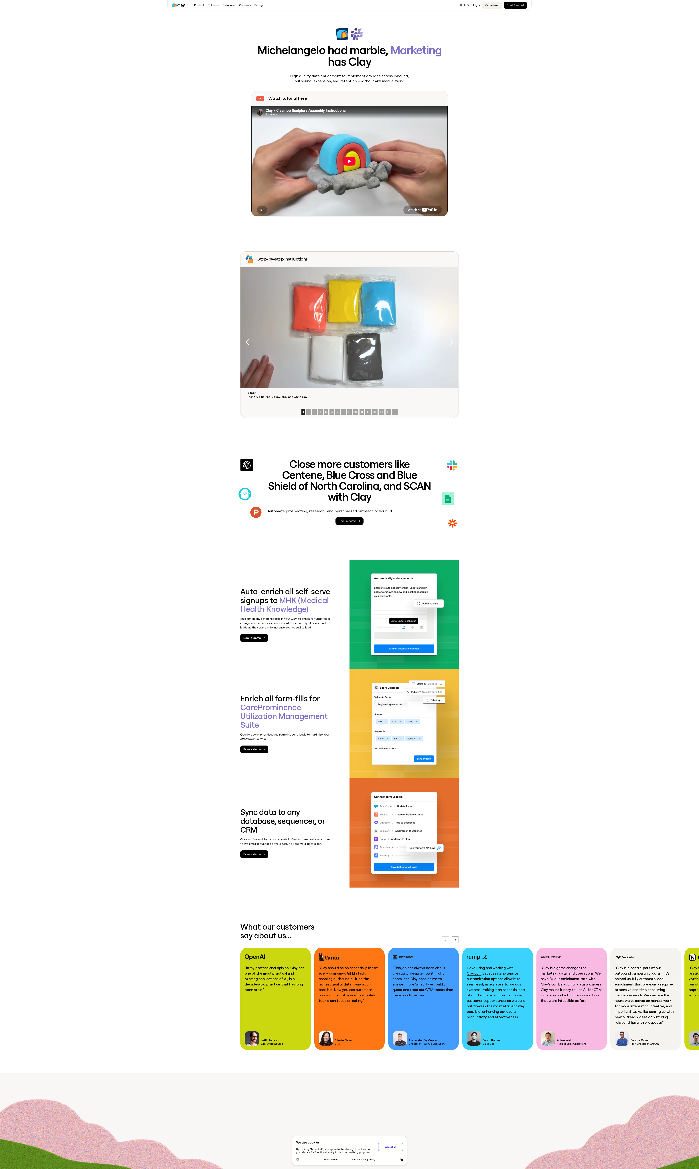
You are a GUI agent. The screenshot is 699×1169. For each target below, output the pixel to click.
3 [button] (314, 412)
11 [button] (362, 412)
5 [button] (326, 412)
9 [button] (349, 412)
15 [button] (388, 412)
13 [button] (374, 412)
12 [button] (368, 412)
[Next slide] (455, 939)
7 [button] (338, 412)
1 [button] (303, 412)
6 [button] (332, 412)
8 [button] (343, 412)
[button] (247, 342)
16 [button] (395, 412)
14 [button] (381, 412)
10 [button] (355, 412)
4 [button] (320, 412)
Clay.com (474, 973)
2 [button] (308, 412)
